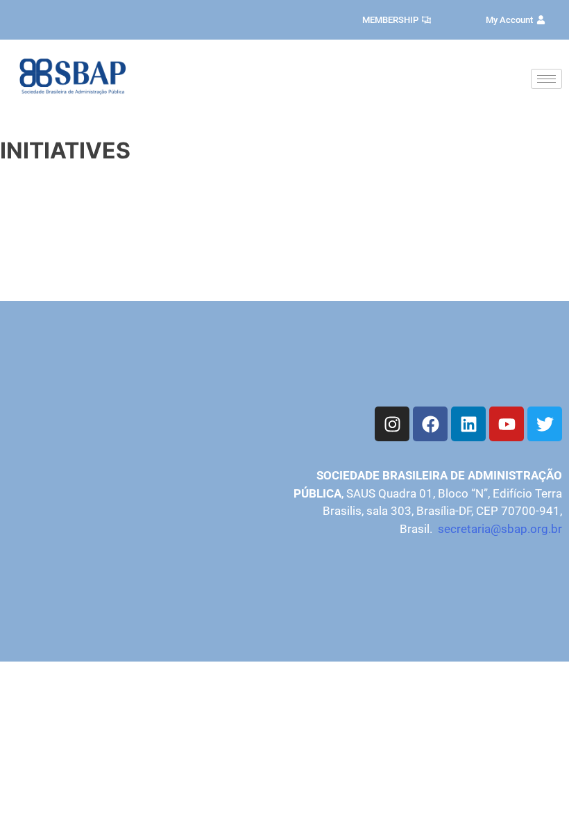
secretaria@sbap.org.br (500, 529)
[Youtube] (506, 424)
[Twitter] (544, 424)
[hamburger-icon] (546, 79)
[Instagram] (392, 424)
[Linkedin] (468, 424)
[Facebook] (430, 424)
